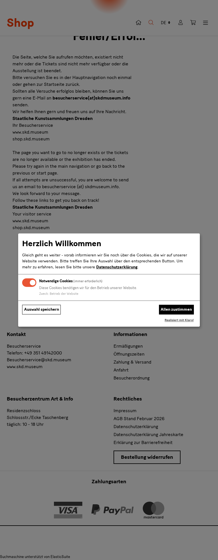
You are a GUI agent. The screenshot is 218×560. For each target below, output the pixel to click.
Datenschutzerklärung (116, 267)
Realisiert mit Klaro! (179, 320)
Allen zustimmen (176, 309)
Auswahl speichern (41, 309)
